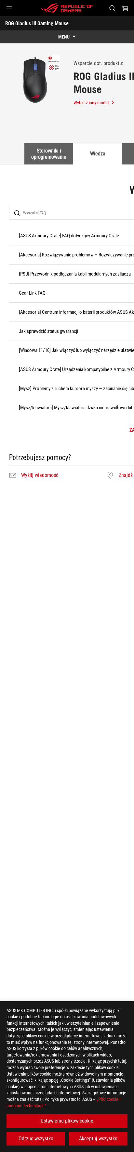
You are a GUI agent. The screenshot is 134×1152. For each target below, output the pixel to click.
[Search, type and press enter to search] (112, 8)
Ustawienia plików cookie (67, 1121)
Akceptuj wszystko (98, 1138)
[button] (9, 8)
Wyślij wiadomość (39, 475)
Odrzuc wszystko (36, 1138)
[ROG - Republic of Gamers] (67, 8)
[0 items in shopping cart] (125, 8)
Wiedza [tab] (97, 154)
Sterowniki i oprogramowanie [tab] (48, 154)
